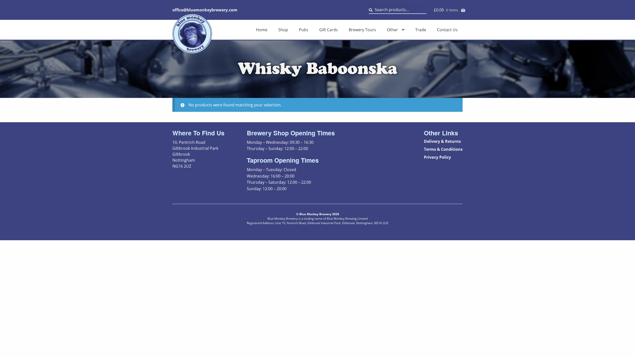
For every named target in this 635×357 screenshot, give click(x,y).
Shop (283, 29)
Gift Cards (328, 29)
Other (392, 29)
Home (261, 29)
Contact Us (447, 29)
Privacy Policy (437, 157)
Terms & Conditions (443, 149)
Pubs (303, 29)
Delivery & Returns (442, 141)
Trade (420, 29)
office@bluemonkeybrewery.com (204, 10)
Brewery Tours (362, 29)
